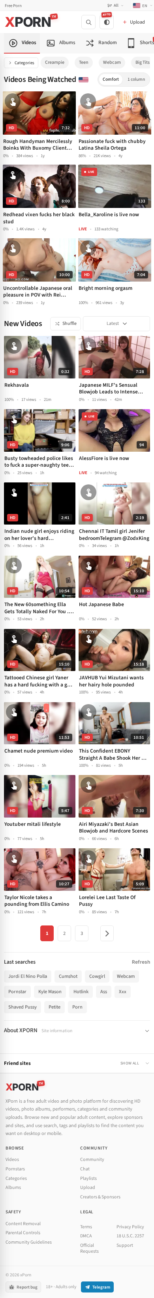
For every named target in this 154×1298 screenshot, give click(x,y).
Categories (24, 63)
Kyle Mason (50, 991)
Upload (87, 1187)
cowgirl (97, 976)
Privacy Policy (130, 1227)
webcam (112, 62)
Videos (12, 1159)
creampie (54, 62)
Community (92, 1159)
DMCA (86, 1236)
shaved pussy (22, 1007)
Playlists (88, 1178)
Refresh (141, 962)
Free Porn (13, 6)
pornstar (17, 991)
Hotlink (80, 991)
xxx (122, 991)
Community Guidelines (29, 1242)
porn (77, 1007)
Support (124, 1245)
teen (83, 62)
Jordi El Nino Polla (27, 976)
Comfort (111, 79)
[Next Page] (107, 933)
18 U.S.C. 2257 (130, 1236)
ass (103, 991)
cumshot (68, 976)
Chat (85, 1169)
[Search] (88, 22)
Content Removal (23, 1223)
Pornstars (15, 1169)
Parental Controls (23, 1232)
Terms (86, 1227)
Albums (13, 1187)
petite (54, 1007)
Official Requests (89, 1248)
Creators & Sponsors (100, 1197)
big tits (142, 62)
